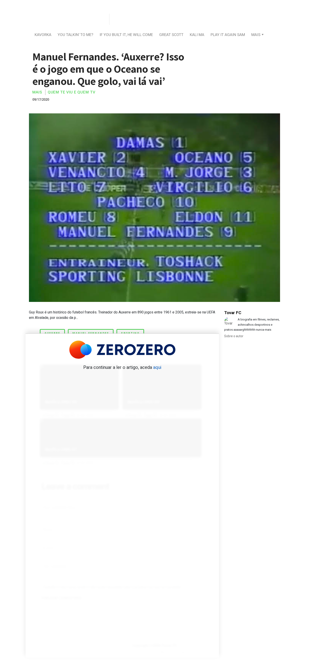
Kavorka (43, 35)
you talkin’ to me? (75, 35)
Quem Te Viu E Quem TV (71, 92)
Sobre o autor (233, 336)
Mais (255, 35)
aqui (157, 367)
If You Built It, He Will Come (126, 35)
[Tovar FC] (68, 20)
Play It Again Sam (228, 35)
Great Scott (171, 35)
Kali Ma (197, 35)
